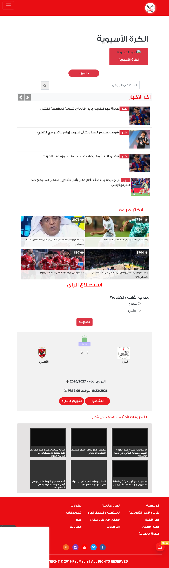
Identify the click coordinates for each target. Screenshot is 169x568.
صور (78, 519)
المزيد (84, 73)
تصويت (84, 322)
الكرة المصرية (149, 534)
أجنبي (133, 310)
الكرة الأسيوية (122, 39)
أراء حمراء (113, 526)
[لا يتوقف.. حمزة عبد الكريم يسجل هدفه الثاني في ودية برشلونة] (130, 438)
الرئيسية (152, 505)
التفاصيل (97, 401)
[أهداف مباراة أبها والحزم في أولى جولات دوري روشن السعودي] (48, 476)
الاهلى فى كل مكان (105, 519)
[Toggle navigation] (8, 5)
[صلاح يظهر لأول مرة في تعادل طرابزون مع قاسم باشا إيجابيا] (130, 470)
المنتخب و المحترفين (104, 512)
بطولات (75, 505)
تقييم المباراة (72, 401)
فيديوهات (73, 512)
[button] (21, 97)
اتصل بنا (75, 526)
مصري (133, 304)
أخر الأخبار (152, 519)
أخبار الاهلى (150, 526)
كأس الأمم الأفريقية (144, 512)
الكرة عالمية (111, 505)
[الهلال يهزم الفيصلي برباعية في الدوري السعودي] (89, 476)
